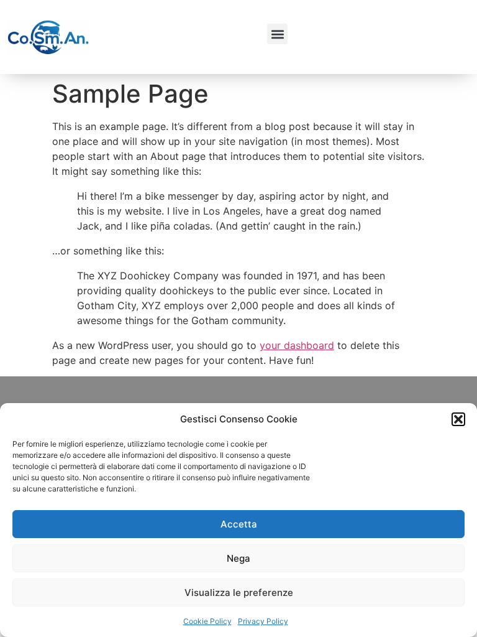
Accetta (238, 524)
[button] (458, 419)
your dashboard (297, 345)
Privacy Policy (263, 621)
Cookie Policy (207, 621)
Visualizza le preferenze (238, 592)
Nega (238, 558)
